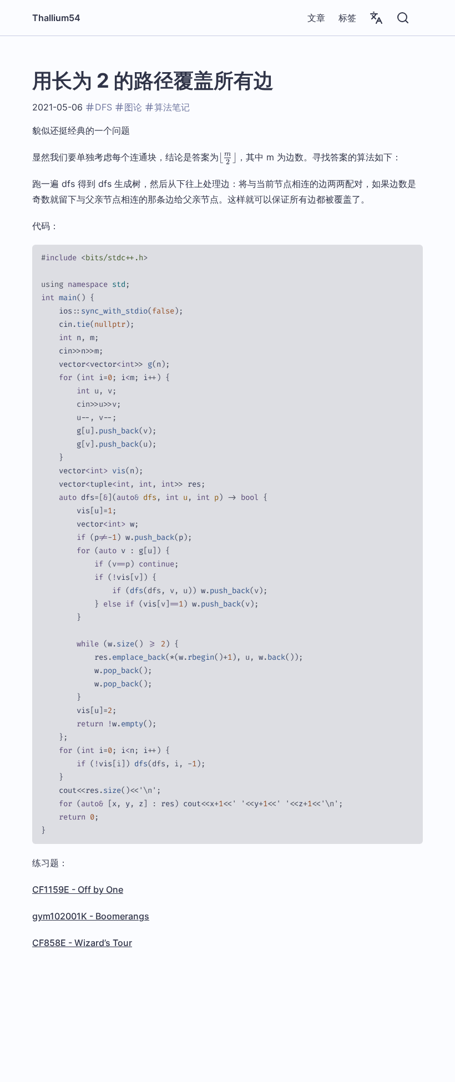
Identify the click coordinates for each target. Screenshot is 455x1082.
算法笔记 (172, 107)
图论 (133, 107)
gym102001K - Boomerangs (90, 916)
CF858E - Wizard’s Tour (82, 942)
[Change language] (376, 17)
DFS (103, 107)
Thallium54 (56, 17)
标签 (347, 17)
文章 (316, 17)
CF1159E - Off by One (77, 889)
